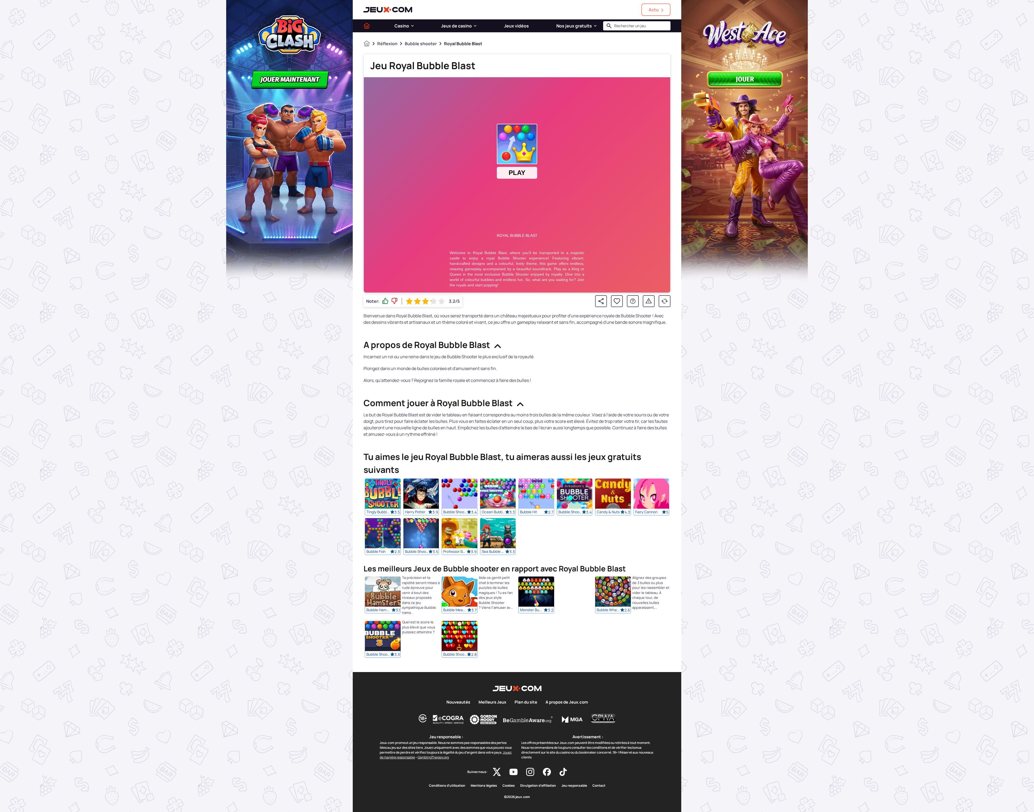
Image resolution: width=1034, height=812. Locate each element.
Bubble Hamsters (378, 610)
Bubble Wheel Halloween (608, 610)
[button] (412, 25)
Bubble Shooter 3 (570, 511)
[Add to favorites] (617, 301)
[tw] (497, 772)
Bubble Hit (528, 511)
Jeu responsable (574, 785)
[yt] (513, 772)
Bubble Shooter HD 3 (378, 654)
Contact (598, 785)
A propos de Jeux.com (567, 702)
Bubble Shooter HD (417, 551)
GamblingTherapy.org (433, 757)
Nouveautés (458, 702)
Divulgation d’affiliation (538, 785)
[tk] (563, 772)
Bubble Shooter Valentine (455, 654)
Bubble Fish (376, 551)
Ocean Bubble (493, 511)
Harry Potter (415, 511)
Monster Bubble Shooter (532, 610)
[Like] (385, 301)
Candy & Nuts (608, 511)
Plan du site (526, 702)
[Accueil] (367, 25)
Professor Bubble (455, 551)
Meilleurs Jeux (492, 702)
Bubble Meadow (455, 610)
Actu (654, 10)
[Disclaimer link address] (448, 719)
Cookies (508, 785)
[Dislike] (394, 301)
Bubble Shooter (455, 511)
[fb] (547, 772)
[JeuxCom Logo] (388, 9)
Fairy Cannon (646, 511)
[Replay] (664, 301)
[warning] (648, 301)
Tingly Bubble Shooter (378, 511)
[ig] (530, 772)
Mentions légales (484, 785)
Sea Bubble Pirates (493, 551)
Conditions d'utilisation (447, 785)
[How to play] (633, 301)
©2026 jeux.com (517, 797)
